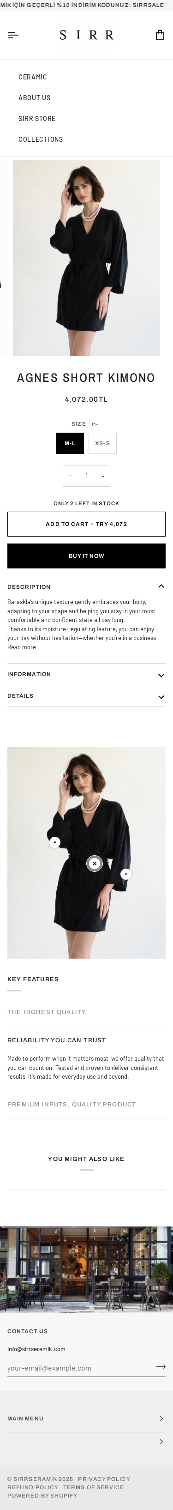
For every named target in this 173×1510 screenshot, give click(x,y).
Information (29, 674)
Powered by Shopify (42, 1495)
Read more (21, 647)
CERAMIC (33, 77)
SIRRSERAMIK (35, 1479)
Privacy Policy (104, 1479)
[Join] (158, 1366)
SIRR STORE (37, 118)
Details (20, 696)
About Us (34, 98)
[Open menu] (21, 35)
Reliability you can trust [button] (56, 1040)
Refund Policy (33, 1487)
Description (29, 587)
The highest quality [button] (46, 1012)
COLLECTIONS (40, 139)
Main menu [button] (25, 1418)
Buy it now (87, 556)
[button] (86, 1441)
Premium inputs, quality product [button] (71, 1104)
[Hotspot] (54, 842)
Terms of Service (93, 1487)
